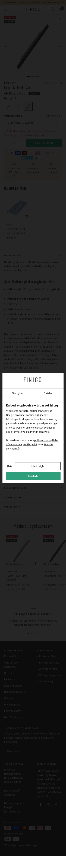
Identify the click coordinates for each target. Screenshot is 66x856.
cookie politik (30, 444)
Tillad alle (33, 476)
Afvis (9, 466)
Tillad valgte (37, 466)
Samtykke (17, 393)
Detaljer (48, 393)
